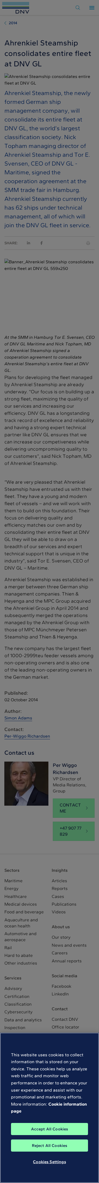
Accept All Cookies (49, 1129)
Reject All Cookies (49, 1145)
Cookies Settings (49, 1161)
